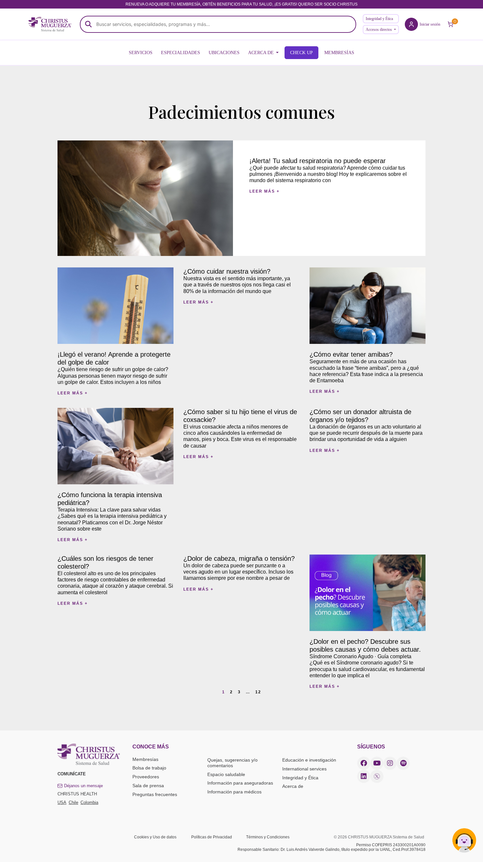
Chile (73, 802)
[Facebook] (363, 763)
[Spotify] (403, 763)
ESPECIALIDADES (180, 52)
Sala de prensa (148, 785)
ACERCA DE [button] (261, 52)
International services (304, 768)
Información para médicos (234, 791)
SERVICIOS (140, 52)
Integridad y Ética (379, 18)
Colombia (89, 802)
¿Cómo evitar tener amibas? (351, 354)
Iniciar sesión (430, 24)
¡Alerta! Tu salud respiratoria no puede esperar (317, 160)
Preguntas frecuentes (154, 794)
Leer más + (264, 191)
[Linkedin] (363, 776)
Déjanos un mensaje (83, 785)
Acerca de (292, 786)
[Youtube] (376, 763)
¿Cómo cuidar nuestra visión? (226, 271)
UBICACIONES (224, 52)
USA (62, 802)
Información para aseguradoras (240, 783)
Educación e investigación (309, 760)
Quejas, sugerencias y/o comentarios (232, 762)
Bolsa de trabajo (149, 767)
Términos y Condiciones (267, 837)
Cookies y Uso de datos (155, 837)
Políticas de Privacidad (211, 837)
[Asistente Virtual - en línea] (464, 843)
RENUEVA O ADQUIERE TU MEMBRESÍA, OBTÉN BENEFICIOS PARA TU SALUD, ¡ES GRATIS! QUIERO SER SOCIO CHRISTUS (241, 4)
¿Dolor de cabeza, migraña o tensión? (239, 558)
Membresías (145, 759)
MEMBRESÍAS (339, 52)
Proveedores (145, 776)
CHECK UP (301, 52)
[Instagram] (390, 763)
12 (258, 692)
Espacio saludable (226, 774)
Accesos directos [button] (379, 29)
